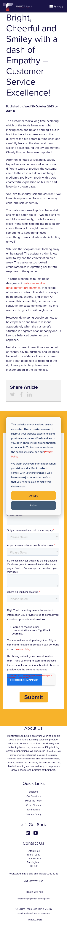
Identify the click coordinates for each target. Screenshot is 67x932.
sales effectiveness (50, 758)
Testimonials (33, 809)
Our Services (33, 796)
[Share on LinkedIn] (29, 395)
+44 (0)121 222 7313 (33, 892)
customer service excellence (21, 758)
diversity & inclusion (46, 755)
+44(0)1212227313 (33, 919)
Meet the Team (33, 800)
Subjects (33, 791)
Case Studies (33, 805)
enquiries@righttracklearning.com (33, 898)
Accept (33, 495)
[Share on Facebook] (21, 395)
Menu (58, 7)
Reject (33, 505)
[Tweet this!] (12, 395)
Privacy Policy (33, 814)
